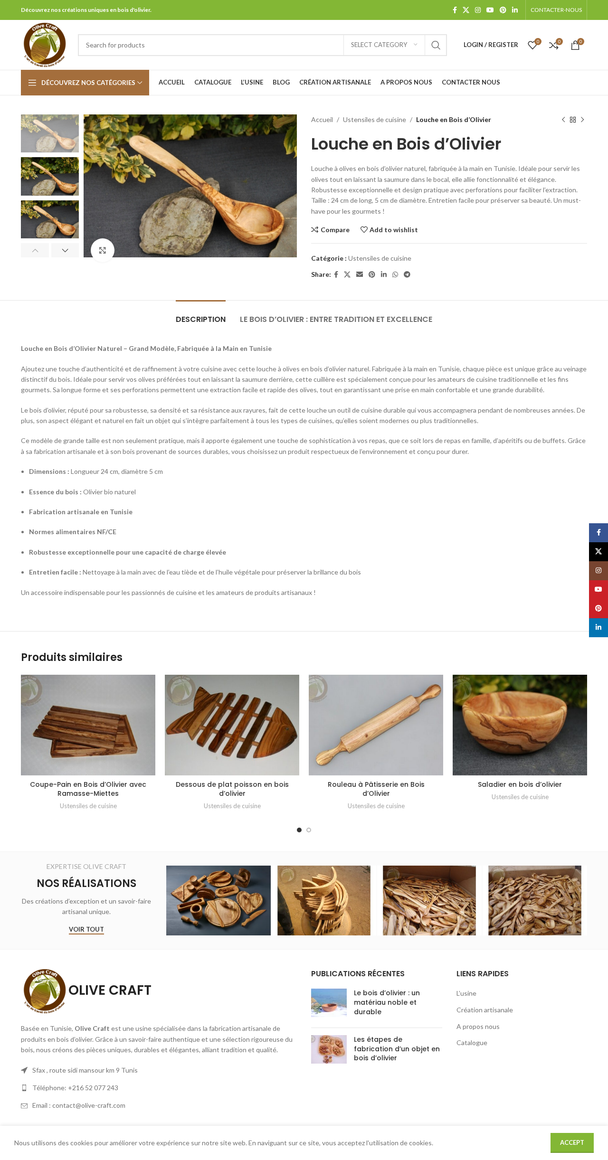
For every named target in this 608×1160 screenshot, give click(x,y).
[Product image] (88, 725)
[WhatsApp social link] (395, 274)
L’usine (466, 993)
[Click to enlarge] (102, 250)
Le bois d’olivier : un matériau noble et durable (387, 1002)
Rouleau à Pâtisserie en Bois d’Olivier (376, 789)
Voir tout (86, 929)
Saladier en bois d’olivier (520, 784)
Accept (572, 1142)
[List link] (159, 1088)
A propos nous (478, 1026)
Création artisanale (484, 1010)
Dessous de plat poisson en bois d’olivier (232, 789)
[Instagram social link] (478, 10)
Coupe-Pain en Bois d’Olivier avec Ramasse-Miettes (88, 789)
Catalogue (471, 1042)
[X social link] (466, 10)
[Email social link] (359, 274)
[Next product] (582, 119)
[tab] (201, 314)
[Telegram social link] (407, 274)
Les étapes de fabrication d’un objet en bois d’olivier (397, 1049)
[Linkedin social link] (515, 10)
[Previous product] (563, 119)
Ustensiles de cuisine (374, 119)
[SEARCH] (436, 45)
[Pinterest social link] (503, 10)
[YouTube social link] (490, 10)
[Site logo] (44, 44)
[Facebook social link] (455, 10)
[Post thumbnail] (329, 1004)
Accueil (322, 119)
